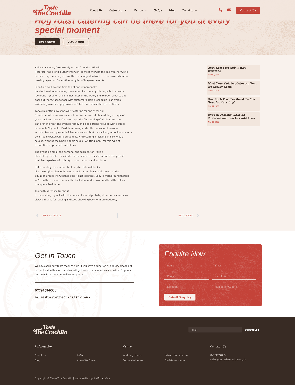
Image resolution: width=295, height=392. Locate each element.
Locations (189, 10)
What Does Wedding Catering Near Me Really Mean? (232, 85)
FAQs (80, 355)
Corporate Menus (133, 360)
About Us (96, 10)
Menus (138, 10)
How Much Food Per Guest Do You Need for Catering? (231, 100)
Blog (172, 10)
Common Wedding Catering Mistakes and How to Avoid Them (231, 116)
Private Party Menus (176, 355)
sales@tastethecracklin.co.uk (62, 297)
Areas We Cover (86, 360)
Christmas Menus (175, 360)
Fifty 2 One (103, 378)
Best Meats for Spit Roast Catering (227, 69)
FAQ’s (158, 10)
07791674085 (46, 290)
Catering (115, 10)
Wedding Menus (132, 355)
